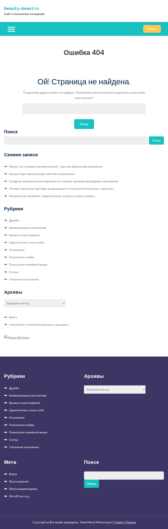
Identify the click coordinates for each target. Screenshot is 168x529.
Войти (13, 317)
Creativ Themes (125, 522)
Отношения (17, 250)
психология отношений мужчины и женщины (38, 324)
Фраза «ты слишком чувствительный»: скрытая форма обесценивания (56, 166)
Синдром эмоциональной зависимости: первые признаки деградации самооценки (63, 181)
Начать (152, 29)
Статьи (13, 272)
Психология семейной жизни (28, 264)
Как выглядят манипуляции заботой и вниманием (42, 174)
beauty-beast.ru (21, 8)
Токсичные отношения (24, 279)
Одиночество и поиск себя (26, 242)
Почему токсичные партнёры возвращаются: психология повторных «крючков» (61, 188)
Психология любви (21, 257)
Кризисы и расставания (24, 235)
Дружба (14, 220)
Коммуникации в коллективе (28, 228)
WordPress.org (19, 496)
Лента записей (18, 481)
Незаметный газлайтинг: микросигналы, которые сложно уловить (52, 196)
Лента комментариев (23, 489)
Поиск (11, 131)
